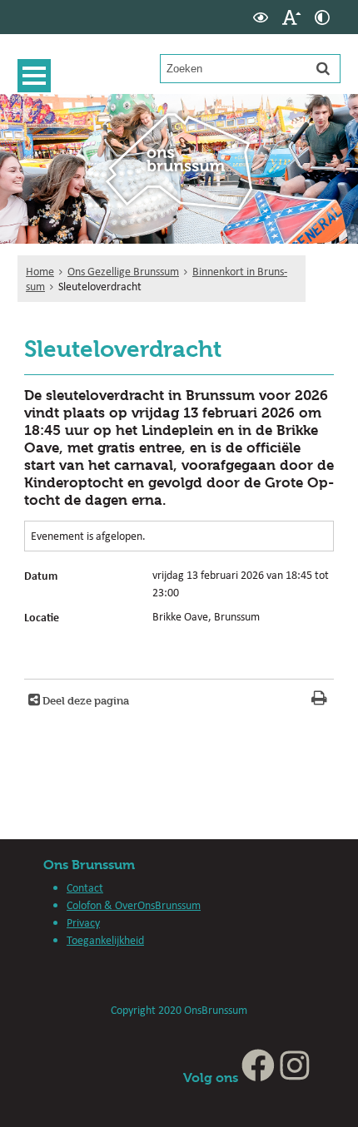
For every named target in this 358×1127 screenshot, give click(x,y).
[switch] (260, 17)
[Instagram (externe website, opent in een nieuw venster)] (294, 1077)
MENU (34, 75)
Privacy (83, 922)
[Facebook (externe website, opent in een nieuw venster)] (258, 1077)
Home (40, 271)
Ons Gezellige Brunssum (123, 271)
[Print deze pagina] (319, 700)
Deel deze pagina (84, 700)
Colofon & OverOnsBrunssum (134, 904)
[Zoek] (323, 68)
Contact (85, 887)
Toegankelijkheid (105, 939)
